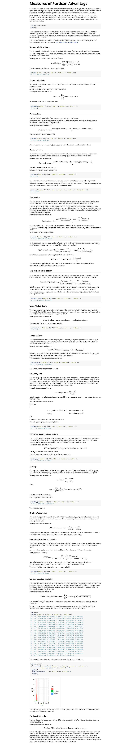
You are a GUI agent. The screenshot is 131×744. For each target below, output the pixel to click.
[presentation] (65, 63)
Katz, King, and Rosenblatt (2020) (67, 42)
